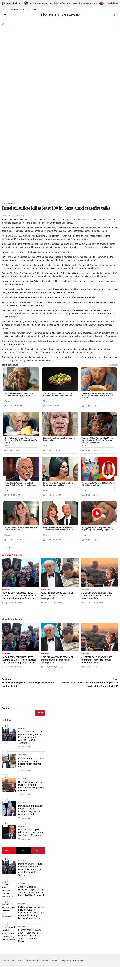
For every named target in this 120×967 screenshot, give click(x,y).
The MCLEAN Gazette (60, 15)
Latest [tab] (38, 850)
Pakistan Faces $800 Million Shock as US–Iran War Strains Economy (31, 832)
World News (12, 203)
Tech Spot (21, 883)
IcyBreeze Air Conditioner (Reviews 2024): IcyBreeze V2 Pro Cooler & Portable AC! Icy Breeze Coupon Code (31, 913)
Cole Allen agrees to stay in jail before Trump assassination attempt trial (48, 3)
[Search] (115, 15)
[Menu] (5, 15)
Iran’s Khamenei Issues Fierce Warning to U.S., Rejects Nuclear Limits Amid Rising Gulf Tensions (19, 595)
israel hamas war (12, 548)
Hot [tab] (23, 850)
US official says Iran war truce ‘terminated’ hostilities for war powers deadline (96, 595)
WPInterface (77, 960)
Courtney (20, 216)
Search (5, 708)
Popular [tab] (9, 850)
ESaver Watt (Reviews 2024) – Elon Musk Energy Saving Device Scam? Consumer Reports (29, 935)
